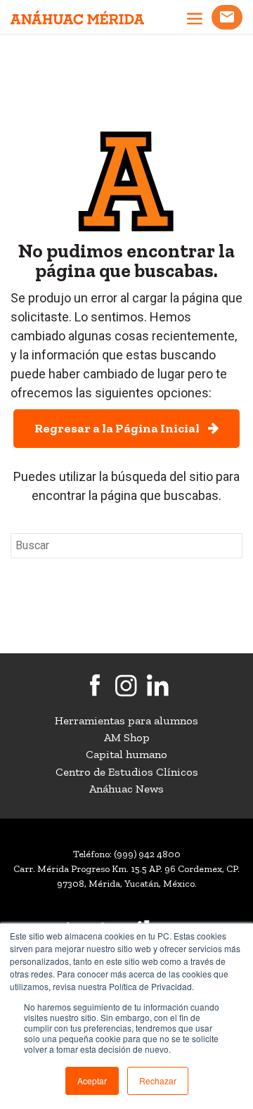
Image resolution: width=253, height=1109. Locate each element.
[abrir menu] (194, 20)
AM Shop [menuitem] (127, 737)
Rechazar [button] (157, 1080)
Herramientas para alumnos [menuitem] (126, 720)
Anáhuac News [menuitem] (126, 788)
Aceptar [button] (92, 1080)
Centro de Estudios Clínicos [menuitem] (127, 771)
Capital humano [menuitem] (126, 754)
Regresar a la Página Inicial (121, 428)
